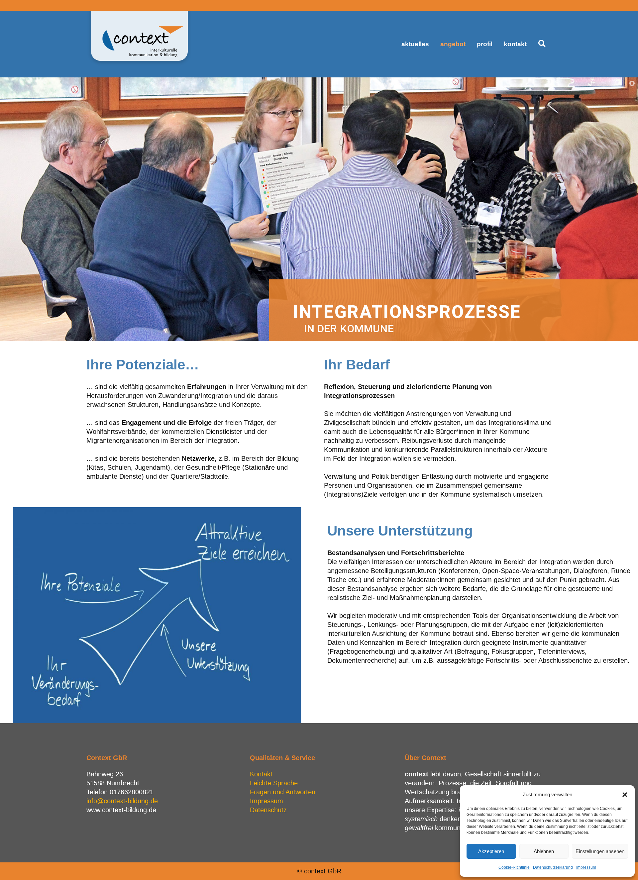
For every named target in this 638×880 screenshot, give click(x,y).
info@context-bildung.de (122, 801)
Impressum (586, 867)
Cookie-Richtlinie (514, 867)
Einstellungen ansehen (600, 851)
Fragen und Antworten (282, 792)
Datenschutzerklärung (553, 867)
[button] (624, 794)
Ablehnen (544, 851)
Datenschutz (268, 810)
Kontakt (261, 774)
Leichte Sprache (274, 783)
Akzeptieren (491, 851)
